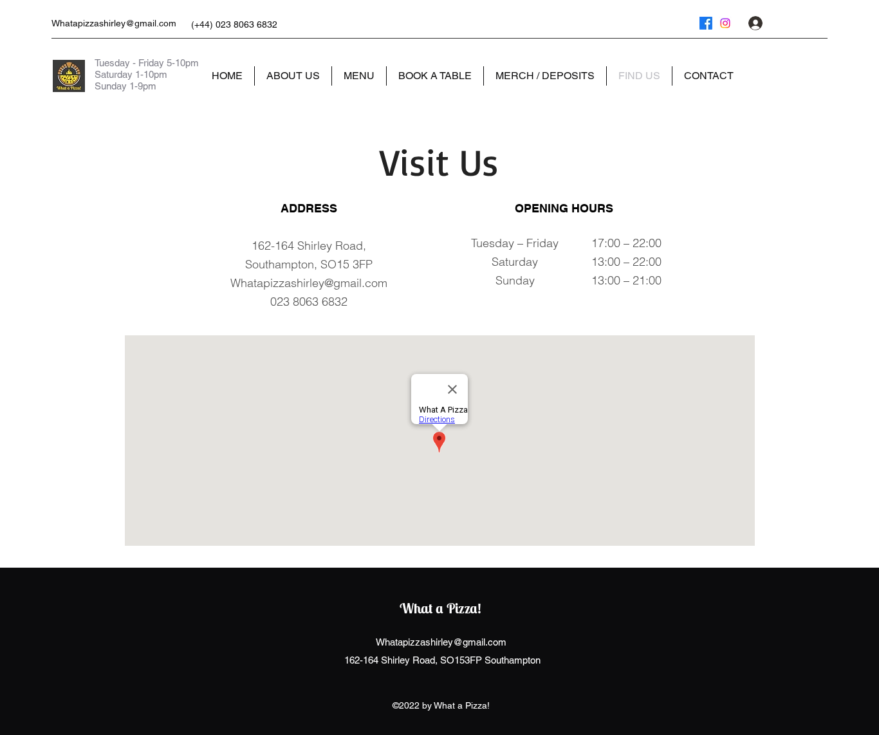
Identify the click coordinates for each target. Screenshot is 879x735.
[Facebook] (705, 23)
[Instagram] (725, 23)
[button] (819, 23)
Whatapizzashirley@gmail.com (113, 23)
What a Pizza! (440, 608)
